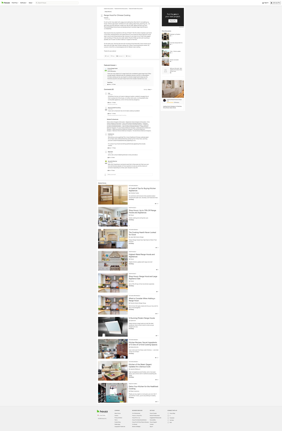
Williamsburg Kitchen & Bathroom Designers (122, 129)
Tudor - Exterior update (175, 51)
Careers (116, 415)
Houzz (132, 215)
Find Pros (14, 3)
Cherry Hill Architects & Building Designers (132, 123)
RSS (171, 422)
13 (157, 247)
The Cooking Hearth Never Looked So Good (142, 233)
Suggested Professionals (155, 417)
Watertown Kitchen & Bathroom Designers (122, 130)
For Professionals (136, 413)
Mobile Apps (117, 424)
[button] (129, 76)
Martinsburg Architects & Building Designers (132, 125)
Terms (116, 420)
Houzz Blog (172, 413)
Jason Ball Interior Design (137, 237)
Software (23, 3)
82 (157, 379)
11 (157, 335)
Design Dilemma (108, 11)
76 (157, 401)
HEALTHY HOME (133, 383)
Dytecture (133, 320)
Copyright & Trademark (120, 426)
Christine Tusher (134, 193)
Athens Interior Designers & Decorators (116, 122)
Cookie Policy (118, 422)
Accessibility (153, 420)
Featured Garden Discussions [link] (136, 8)
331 (157, 203)
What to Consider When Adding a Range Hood (142, 299)
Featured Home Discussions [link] (121, 8)
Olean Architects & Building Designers (131, 126)
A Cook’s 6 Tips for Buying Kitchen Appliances (142, 189)
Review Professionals (155, 415)
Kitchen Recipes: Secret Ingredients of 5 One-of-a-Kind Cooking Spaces (143, 343)
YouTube (172, 420)
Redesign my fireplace (175, 34)
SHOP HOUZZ (132, 207)
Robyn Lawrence (134, 391)
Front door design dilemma (176, 42)
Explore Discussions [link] (108, 8)
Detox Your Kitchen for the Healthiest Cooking (143, 387)
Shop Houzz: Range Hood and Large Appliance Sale (143, 277)
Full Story (131, 199)
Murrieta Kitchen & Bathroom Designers (142, 130)
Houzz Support (153, 422)
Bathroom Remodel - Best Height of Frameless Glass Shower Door (176, 70)
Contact (152, 424)
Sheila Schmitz (134, 347)
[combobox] (57, 2)
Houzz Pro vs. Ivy (136, 417)
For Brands (134, 424)
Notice (120, 417)
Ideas (30, 3)
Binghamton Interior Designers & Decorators (136, 122)
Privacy (116, 417)
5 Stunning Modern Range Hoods (142, 318)
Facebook (172, 418)
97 (157, 313)
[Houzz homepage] (5, 2)
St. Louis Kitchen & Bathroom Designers (126, 127)
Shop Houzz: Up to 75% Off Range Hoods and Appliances (142, 211)
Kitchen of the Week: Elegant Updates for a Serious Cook (140, 365)
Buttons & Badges (136, 426)
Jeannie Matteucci (135, 369)
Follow (128, 56)
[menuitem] (15, 3)
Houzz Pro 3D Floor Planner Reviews (140, 422)
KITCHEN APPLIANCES (134, 295)
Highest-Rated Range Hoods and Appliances (142, 255)
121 (157, 357)
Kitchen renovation (174, 59)
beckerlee (113, 71)
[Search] (36, 2)
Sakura (135, 25)
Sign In (151, 426)
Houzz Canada (153, 413)
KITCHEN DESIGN (133, 185)
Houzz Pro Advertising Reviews (139, 420)
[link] (109, 82)
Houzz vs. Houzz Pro (137, 415)
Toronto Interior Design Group (138, 303)
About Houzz (118, 413)
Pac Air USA (130, 25)
